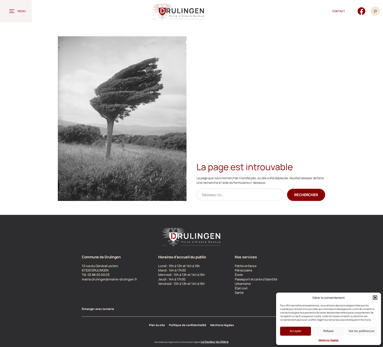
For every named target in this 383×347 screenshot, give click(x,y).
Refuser (328, 331)
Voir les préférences (361, 331)
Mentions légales (329, 340)
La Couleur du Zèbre (215, 342)
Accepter (295, 331)
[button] (375, 298)
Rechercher (306, 194)
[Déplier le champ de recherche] (375, 11)
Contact (338, 11)
